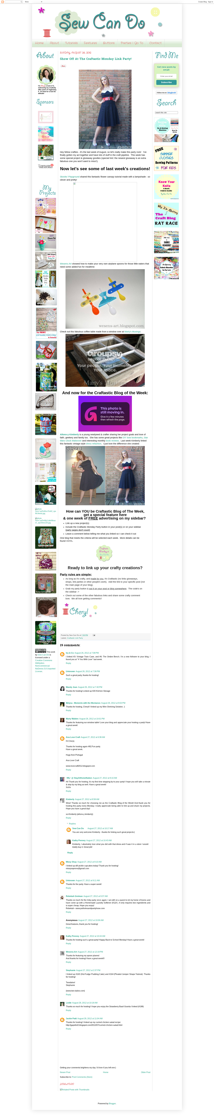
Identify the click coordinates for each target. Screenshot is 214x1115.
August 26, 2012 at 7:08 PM (87, 653)
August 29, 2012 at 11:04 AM (90, 1018)
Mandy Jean (71, 687)
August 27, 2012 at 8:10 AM (105, 778)
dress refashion (93, 443)
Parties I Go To (132, 43)
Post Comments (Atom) (82, 1077)
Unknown (70, 671)
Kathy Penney (79, 840)
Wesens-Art (66, 263)
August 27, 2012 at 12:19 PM (90, 952)
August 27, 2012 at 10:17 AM (100, 828)
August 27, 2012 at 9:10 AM (89, 862)
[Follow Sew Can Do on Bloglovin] (166, 94)
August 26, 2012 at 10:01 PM (92, 719)
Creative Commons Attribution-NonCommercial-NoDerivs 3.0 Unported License (45, 666)
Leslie (68, 1003)
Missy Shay (71, 862)
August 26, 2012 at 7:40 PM (90, 687)
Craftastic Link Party (75, 638)
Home (39, 43)
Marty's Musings (132, 331)
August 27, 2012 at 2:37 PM (88, 970)
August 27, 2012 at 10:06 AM (91, 920)
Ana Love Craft (73, 737)
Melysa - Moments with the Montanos (83, 703)
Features (90, 43)
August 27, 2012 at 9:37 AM (95, 896)
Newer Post (65, 1072)
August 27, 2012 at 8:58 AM (87, 799)
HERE (69, 541)
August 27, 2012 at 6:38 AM (93, 737)
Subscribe (166, 82)
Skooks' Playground (70, 176)
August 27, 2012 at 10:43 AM (99, 840)
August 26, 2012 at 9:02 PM (113, 703)
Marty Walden (72, 719)
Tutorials (71, 43)
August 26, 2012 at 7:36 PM (88, 671)
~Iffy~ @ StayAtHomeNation (79, 778)
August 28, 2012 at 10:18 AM (84, 1003)
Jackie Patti (71, 1018)
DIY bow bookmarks (133, 437)
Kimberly (70, 799)
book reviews (112, 440)
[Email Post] (93, 635)
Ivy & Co (70, 653)
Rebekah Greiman (74, 896)
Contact (155, 43)
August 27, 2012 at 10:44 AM (92, 936)
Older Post (145, 1072)
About (54, 43)
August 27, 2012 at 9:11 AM (88, 880)
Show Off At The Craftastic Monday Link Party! (95, 59)
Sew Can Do (78, 828)
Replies (72, 824)
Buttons (109, 43)
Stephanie (70, 970)
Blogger (112, 1103)
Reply (68, 663)
